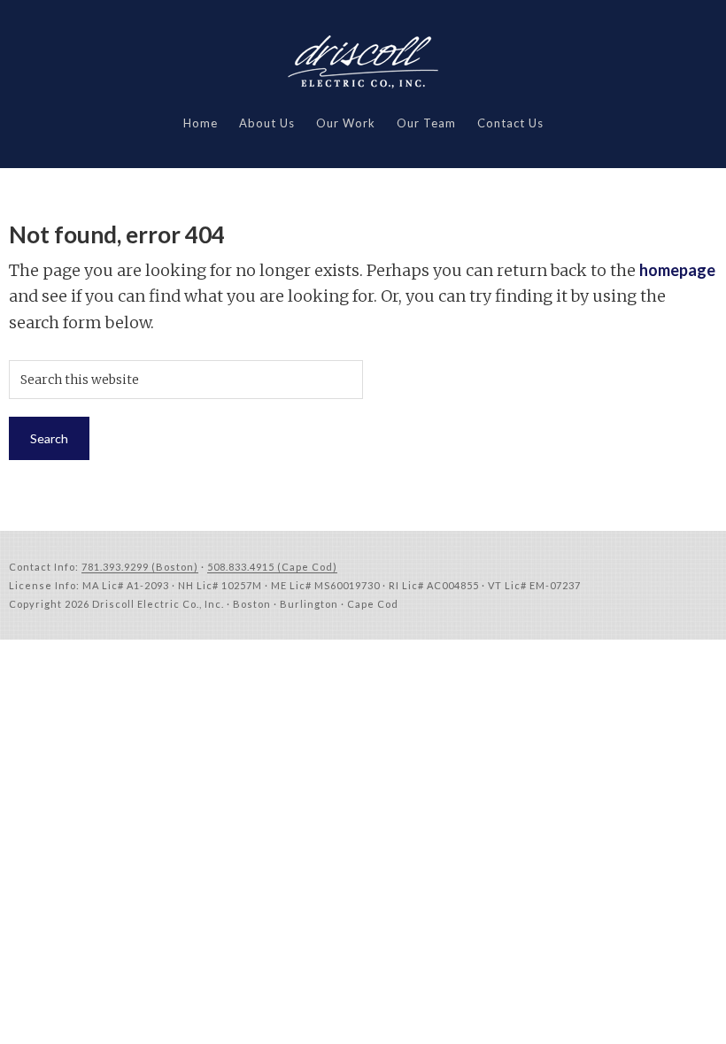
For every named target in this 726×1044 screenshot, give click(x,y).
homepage (677, 270)
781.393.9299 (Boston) (139, 566)
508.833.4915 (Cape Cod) (272, 566)
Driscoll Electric (363, 61)
